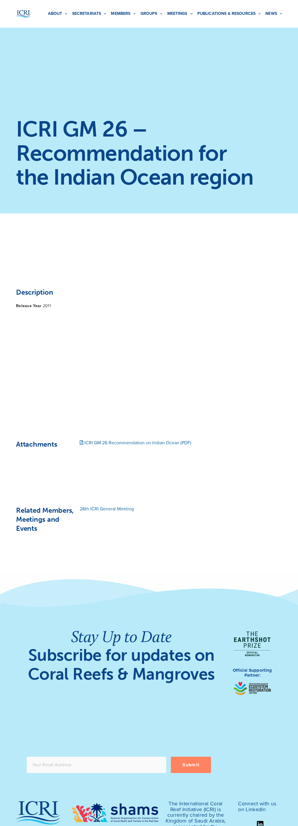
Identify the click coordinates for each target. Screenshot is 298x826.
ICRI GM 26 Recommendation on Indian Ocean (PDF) (137, 443)
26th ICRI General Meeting (107, 509)
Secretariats (86, 13)
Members (120, 13)
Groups (149, 13)
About (55, 13)
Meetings (177, 13)
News (271, 13)
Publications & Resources (226, 13)
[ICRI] (23, 14)
